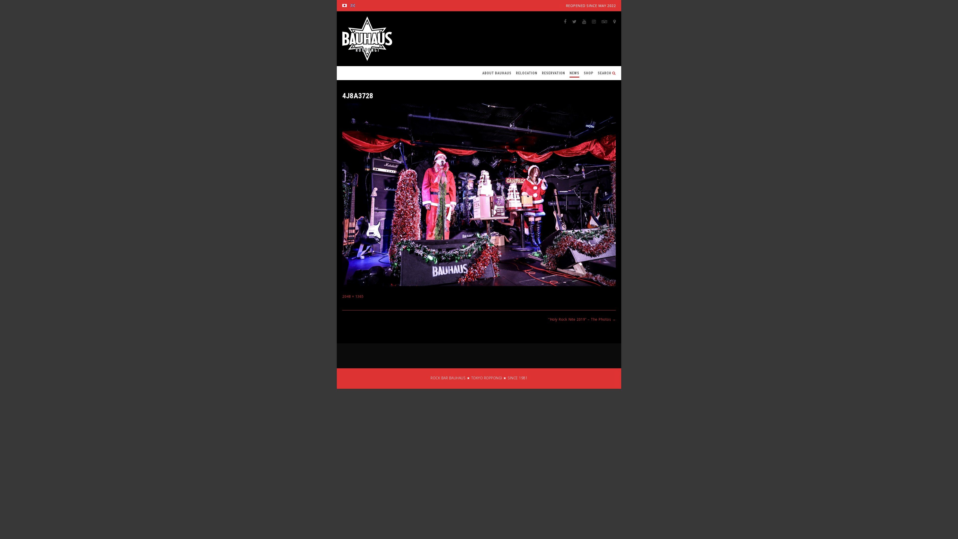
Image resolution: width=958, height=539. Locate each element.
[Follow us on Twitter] (574, 21)
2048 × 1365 (353, 296)
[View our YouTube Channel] (584, 21)
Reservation (553, 73)
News (574, 73)
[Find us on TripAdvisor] (604, 21)
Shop (588, 73)
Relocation (526, 73)
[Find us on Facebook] (565, 21)
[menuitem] (344, 5)
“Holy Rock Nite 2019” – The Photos (582, 319)
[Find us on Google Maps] (614, 21)
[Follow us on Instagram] (594, 21)
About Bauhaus (496, 73)
